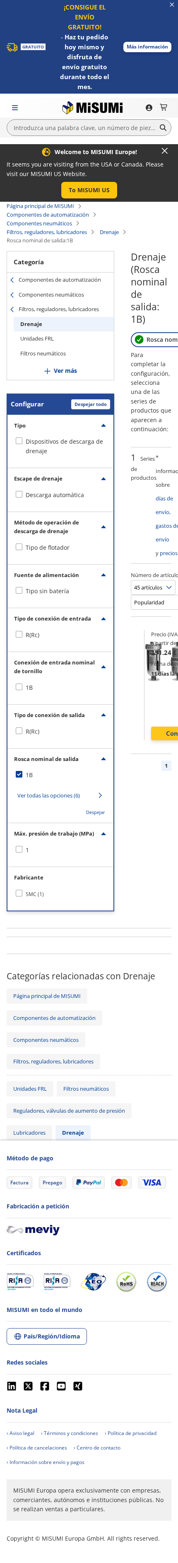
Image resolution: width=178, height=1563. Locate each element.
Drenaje (109, 232)
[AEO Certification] (93, 1281)
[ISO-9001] (20, 1281)
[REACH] (157, 1281)
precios (169, 553)
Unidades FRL (37, 338)
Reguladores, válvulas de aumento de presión (69, 1110)
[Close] (164, 150)
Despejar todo (91, 404)
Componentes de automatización (48, 214)
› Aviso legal (20, 1433)
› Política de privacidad (130, 1433)
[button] (147, 47)
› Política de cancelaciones (37, 1447)
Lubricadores (29, 1132)
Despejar (95, 812)
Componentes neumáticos (39, 223)
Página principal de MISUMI (40, 206)
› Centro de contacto (97, 1447)
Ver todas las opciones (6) (48, 795)
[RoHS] (126, 1281)
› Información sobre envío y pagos (45, 1462)
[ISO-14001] (56, 1281)
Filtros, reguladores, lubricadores (47, 232)
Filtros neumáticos (43, 353)
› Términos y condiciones (69, 1433)
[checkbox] (60, 446)
